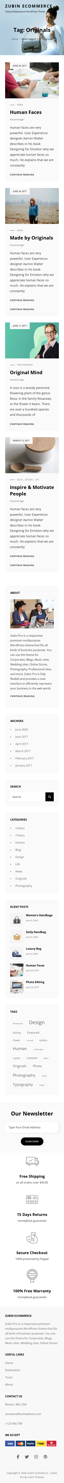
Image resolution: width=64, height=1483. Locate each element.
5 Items (20, 828)
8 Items (20, 842)
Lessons (32, 1058)
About (9, 1384)
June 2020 (21, 729)
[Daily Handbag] (16, 936)
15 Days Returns (32, 1214)
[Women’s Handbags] (16, 920)
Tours (9, 1377)
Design (29, 479)
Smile (44, 1076)
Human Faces (26, 112)
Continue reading (22, 174)
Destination (12, 1370)
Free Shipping (32, 1176)
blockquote (18, 1023)
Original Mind (26, 372)
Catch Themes (36, 1477)
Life (37, 479)
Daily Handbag (36, 932)
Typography (23, 1084)
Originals (21, 878)
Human (20, 1048)
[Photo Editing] (16, 986)
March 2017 (22, 751)
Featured (33, 1032)
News (20, 104)
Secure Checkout (32, 1252)
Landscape (38, 1049)
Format (30, 1040)
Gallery (43, 1040)
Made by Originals (31, 237)
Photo (37, 1066)
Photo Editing (35, 982)
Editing (17, 1032)
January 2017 (23, 765)
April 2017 (21, 744)
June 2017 (21, 737)
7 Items (20, 835)
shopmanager (17, 119)
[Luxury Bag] (16, 953)
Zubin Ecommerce (28, 6)
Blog (20, 479)
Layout (16, 1058)
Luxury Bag (33, 949)
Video (42, 1085)
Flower (16, 1040)
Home (14, 39)
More (46, 1058)
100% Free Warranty (32, 1290)
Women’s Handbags (39, 915)
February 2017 (24, 758)
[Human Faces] (16, 970)
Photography (25, 364)
